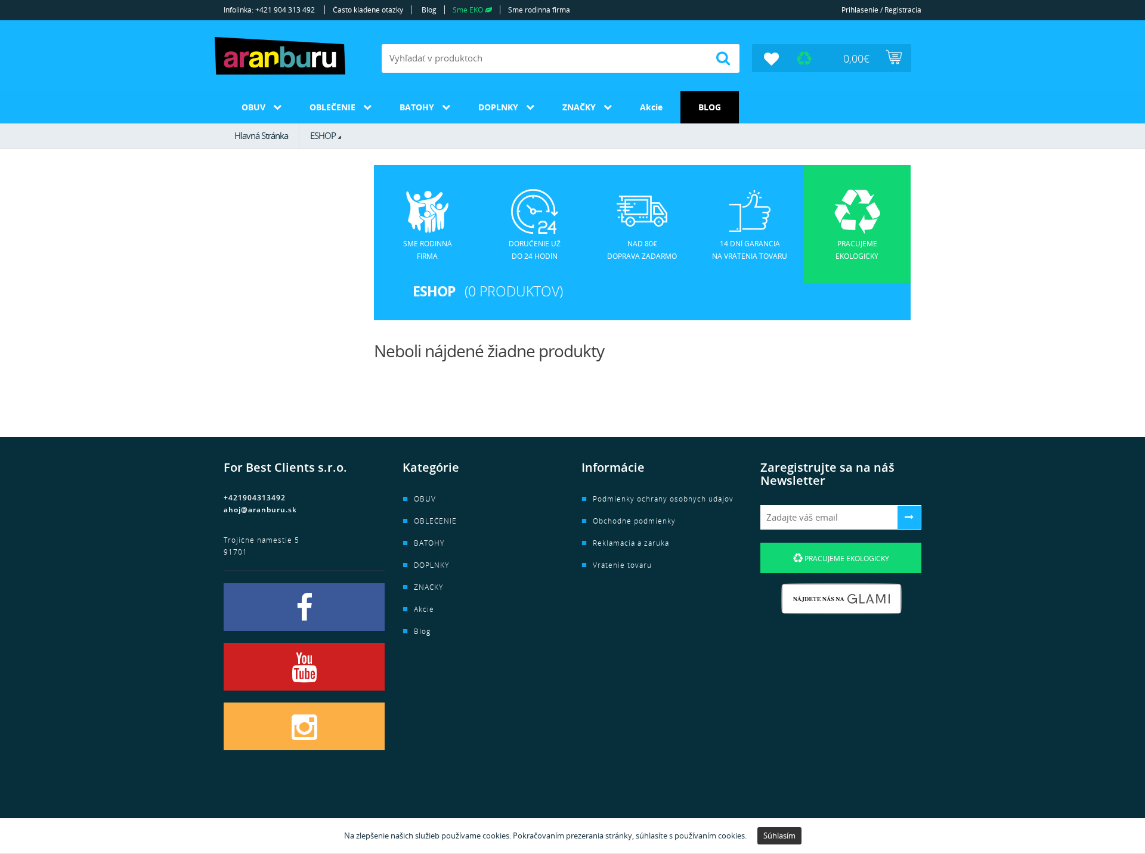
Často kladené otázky (368, 9)
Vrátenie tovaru (622, 565)
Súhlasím (779, 835)
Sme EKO (469, 9)
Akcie (651, 107)
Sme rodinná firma (539, 9)
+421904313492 (255, 498)
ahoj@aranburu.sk (260, 510)
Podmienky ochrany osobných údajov (663, 499)
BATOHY (417, 107)
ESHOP (323, 135)
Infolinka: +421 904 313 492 (269, 9)
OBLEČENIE (332, 107)
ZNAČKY (579, 107)
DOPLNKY (498, 107)
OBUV (253, 107)
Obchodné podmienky (634, 521)
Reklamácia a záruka (631, 543)
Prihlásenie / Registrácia (881, 9)
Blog (429, 9)
